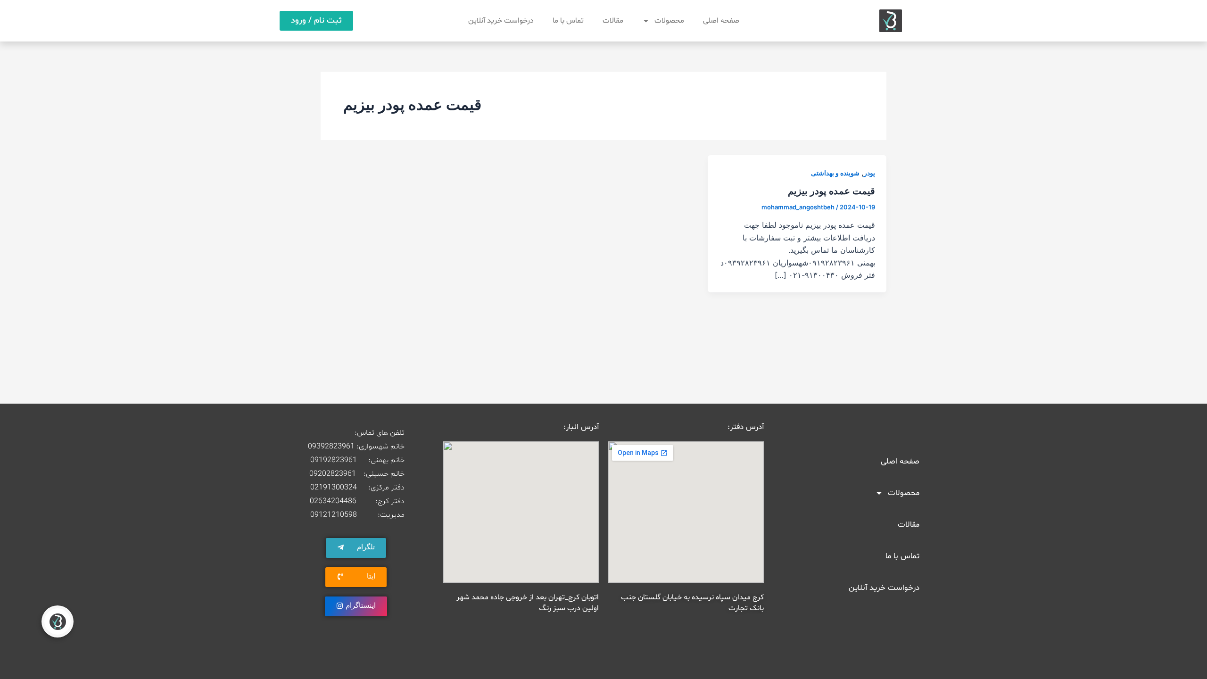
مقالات (613, 21)
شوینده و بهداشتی (835, 173)
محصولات (669, 21)
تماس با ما (568, 21)
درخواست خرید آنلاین (501, 21)
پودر (869, 173)
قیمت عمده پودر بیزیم (831, 191)
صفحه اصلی (721, 21)
